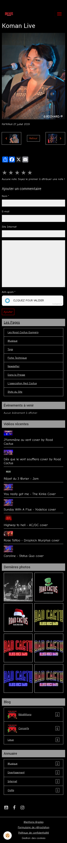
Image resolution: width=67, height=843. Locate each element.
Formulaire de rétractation (33, 827)
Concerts (38, 728)
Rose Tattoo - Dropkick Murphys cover (31, 540)
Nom (4, 196)
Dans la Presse (16, 374)
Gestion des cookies (33, 838)
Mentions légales (33, 822)
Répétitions (38, 714)
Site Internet (9, 226)
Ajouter (8, 312)
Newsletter (14, 366)
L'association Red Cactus (22, 383)
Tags (10, 349)
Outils (33, 790)
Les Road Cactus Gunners (23, 332)
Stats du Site (15, 391)
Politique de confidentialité (33, 832)
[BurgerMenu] (59, 14)
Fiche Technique (17, 357)
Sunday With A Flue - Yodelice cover (30, 509)
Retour (33, 138)
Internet (33, 781)
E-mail (5, 211)
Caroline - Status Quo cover (24, 556)
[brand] (10, 14)
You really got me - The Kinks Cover (30, 494)
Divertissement (33, 772)
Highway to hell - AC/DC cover (26, 525)
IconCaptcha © (57, 304)
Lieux (33, 739)
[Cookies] (7, 835)
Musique (12, 340)
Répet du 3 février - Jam (21, 478)
